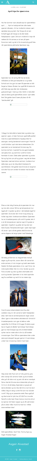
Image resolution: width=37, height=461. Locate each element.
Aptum (30, 459)
